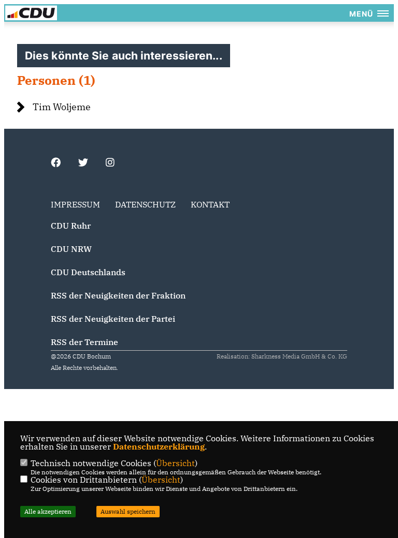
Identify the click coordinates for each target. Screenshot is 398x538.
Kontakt (210, 204)
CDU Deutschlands (88, 272)
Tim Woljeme (62, 107)
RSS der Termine (84, 342)
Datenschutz (145, 204)
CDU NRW (71, 249)
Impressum (75, 204)
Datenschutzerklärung (159, 446)
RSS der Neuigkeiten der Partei (113, 318)
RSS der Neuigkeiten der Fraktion (118, 295)
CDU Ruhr (71, 225)
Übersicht (175, 463)
